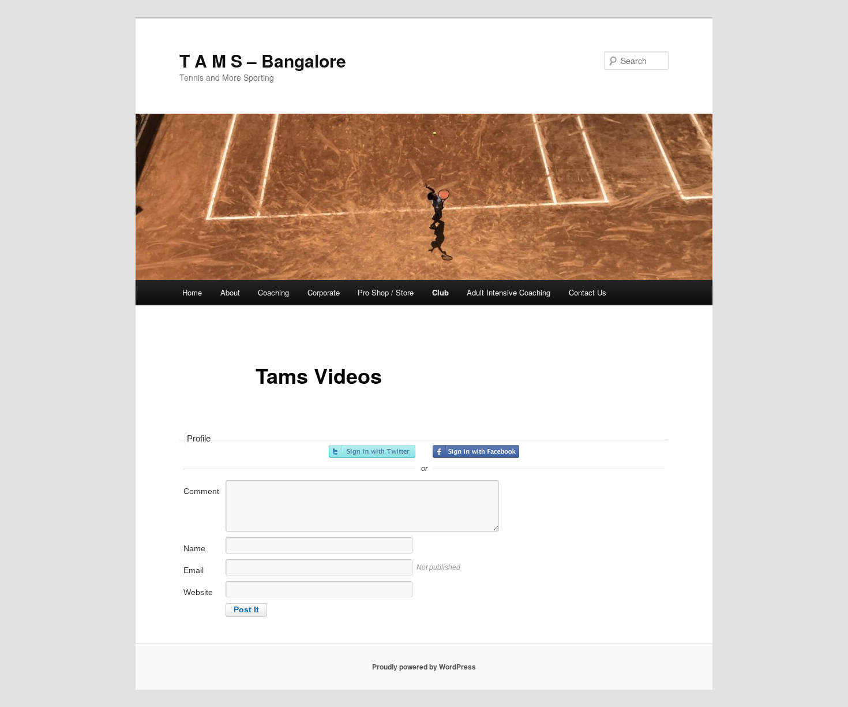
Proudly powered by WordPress (424, 666)
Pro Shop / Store (386, 292)
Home (192, 292)
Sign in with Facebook (476, 451)
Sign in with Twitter (372, 451)
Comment (201, 491)
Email (193, 570)
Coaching (273, 292)
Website (198, 592)
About (230, 292)
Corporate (323, 292)
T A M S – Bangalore (262, 60)
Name (194, 548)
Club (440, 292)
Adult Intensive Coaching (508, 292)
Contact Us (587, 292)
